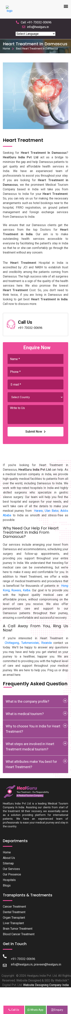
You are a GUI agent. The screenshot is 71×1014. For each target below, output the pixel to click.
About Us (9, 858)
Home (6, 48)
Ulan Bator (52, 511)
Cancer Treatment (14, 906)
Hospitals (9, 880)
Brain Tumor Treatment (17, 928)
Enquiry (58, 1009)
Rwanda (46, 643)
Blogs (7, 885)
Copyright (8, 975)
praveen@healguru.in (47, 964)
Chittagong (12, 643)
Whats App (36, 1009)
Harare (38, 511)
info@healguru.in (38, 27)
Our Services (11, 869)
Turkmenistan (30, 643)
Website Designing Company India (46, 985)
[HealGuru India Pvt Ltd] (28, 791)
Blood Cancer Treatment (18, 934)
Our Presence (12, 874)
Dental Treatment (14, 912)
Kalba (26, 590)
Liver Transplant (13, 923)
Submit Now (33, 431)
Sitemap (8, 863)
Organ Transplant (14, 917)
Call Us (15, 1009)
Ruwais (16, 590)
